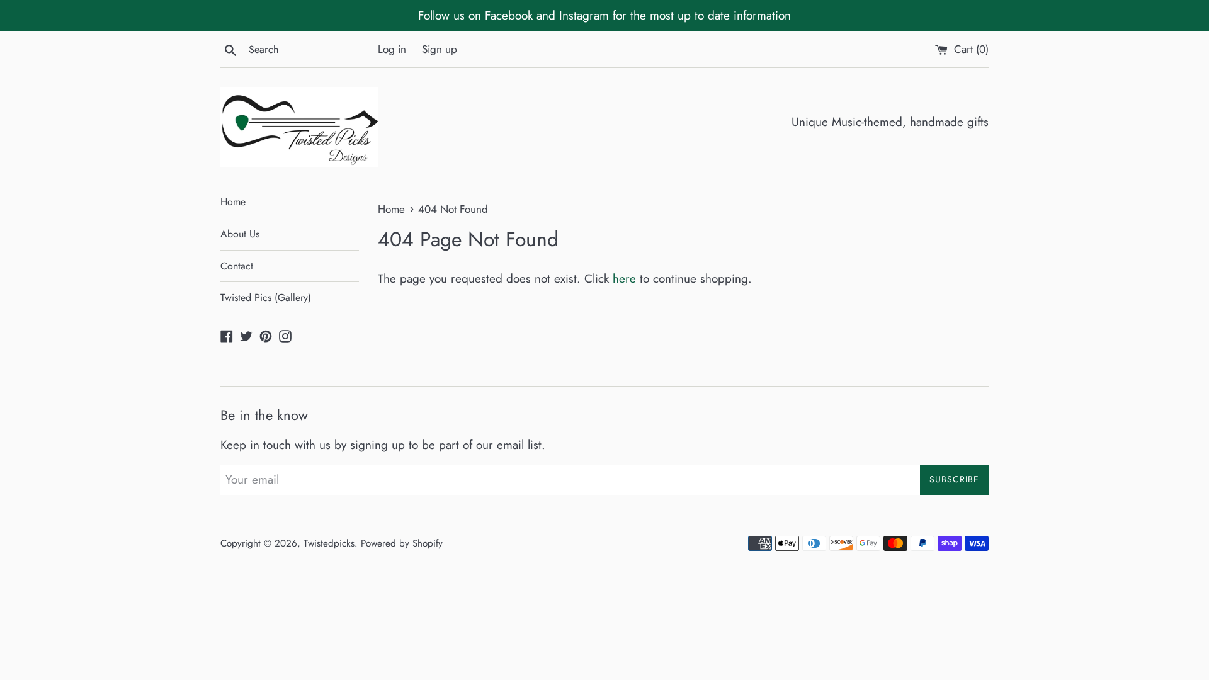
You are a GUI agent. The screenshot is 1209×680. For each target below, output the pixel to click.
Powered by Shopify (402, 543)
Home (233, 202)
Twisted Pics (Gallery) (265, 297)
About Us (239, 234)
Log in (392, 49)
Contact (236, 266)
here (624, 278)
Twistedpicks (329, 543)
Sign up (439, 49)
